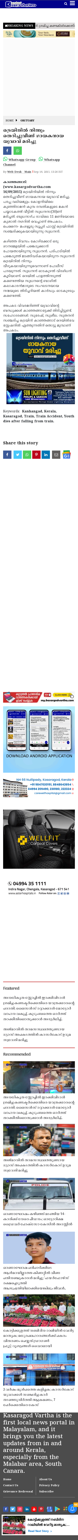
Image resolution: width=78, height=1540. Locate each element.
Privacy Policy (49, 1485)
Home (10, 120)
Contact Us (10, 1485)
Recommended (17, 1054)
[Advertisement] (39, 77)
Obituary (27, 120)
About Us (45, 1479)
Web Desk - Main (19, 172)
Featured (11, 988)
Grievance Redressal (18, 1491)
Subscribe (46, 1491)
